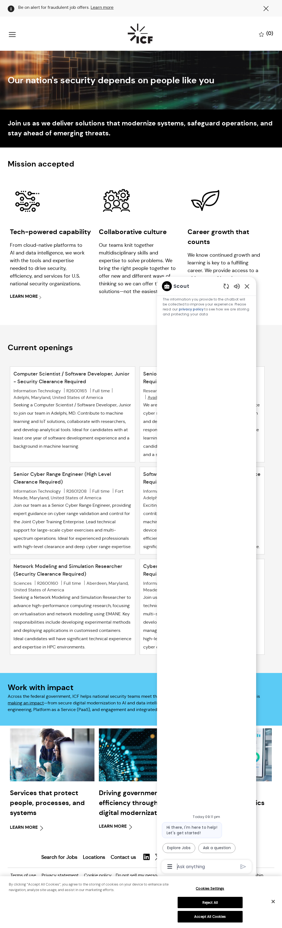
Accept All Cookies (210, 916)
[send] (243, 866)
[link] (52, 780)
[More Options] (169, 866)
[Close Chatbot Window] (247, 286)
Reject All (210, 902)
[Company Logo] (140, 33)
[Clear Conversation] (226, 286)
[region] (206, 576)
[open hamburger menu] (12, 34)
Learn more (102, 7)
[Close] (273, 901)
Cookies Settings (210, 888)
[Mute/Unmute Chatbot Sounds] (237, 286)
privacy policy (191, 309)
